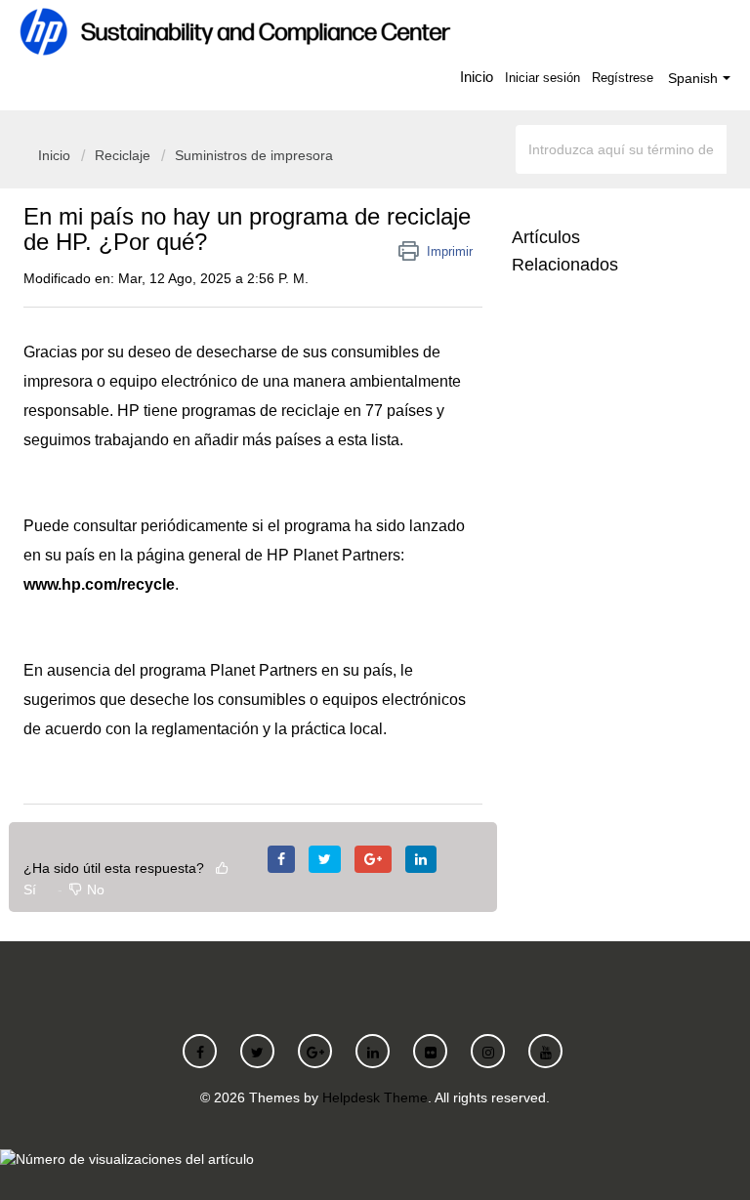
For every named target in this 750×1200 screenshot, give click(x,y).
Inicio (476, 76)
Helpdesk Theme (375, 1097)
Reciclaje (122, 155)
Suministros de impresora (254, 155)
